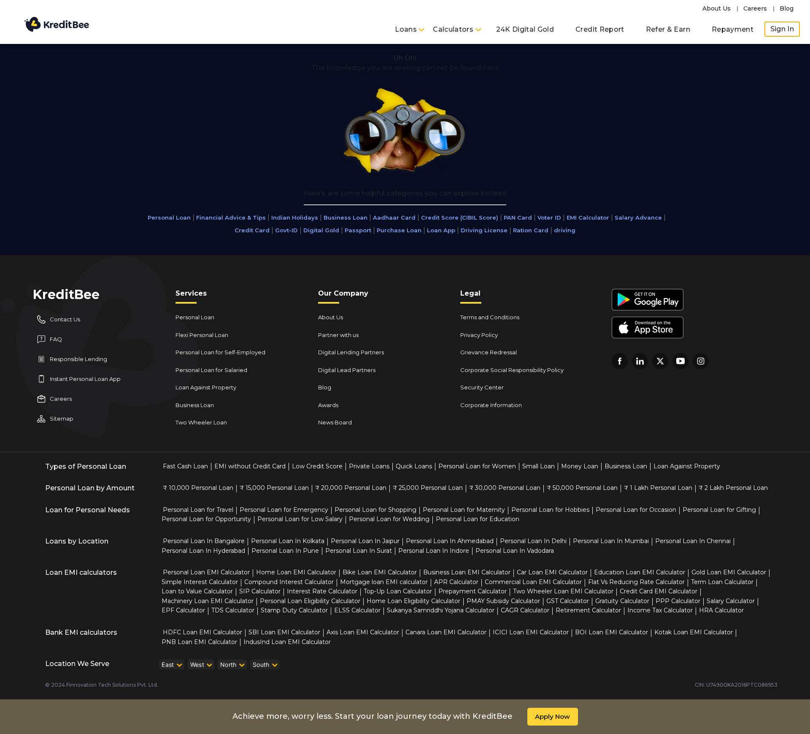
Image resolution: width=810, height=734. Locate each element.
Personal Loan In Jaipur (365, 541)
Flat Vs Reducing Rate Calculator (636, 582)
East (168, 664)
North (228, 664)
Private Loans (369, 466)
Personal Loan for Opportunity (206, 519)
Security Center (482, 387)
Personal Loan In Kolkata (287, 541)
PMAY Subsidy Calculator (503, 601)
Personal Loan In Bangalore (204, 541)
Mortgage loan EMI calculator (384, 582)
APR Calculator (456, 582)
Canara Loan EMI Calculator (445, 632)
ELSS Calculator (357, 610)
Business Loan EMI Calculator (466, 572)
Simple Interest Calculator (200, 582)
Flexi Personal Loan (202, 335)
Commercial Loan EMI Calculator (533, 582)
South (261, 664)
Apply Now (552, 716)
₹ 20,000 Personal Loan (350, 488)
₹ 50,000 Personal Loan (582, 488)
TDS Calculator (232, 610)
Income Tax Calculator (660, 610)
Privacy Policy (479, 335)
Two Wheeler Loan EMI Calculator (563, 591)
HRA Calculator (721, 610)
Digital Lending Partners (351, 352)
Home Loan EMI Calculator (296, 572)
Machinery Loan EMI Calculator (208, 601)
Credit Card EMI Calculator (658, 591)
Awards (328, 405)
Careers (755, 8)
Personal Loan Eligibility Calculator (310, 601)
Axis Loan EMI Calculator (363, 632)
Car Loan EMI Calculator (552, 572)
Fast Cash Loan (185, 466)
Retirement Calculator (588, 610)
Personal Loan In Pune (285, 551)
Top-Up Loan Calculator (398, 591)
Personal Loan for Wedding (389, 519)
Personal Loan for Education (477, 519)
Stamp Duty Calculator (294, 610)
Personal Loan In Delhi (533, 541)
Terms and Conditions (489, 317)
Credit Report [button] (599, 29)
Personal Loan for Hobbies (550, 510)
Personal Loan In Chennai (693, 541)
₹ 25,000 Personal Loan (428, 488)
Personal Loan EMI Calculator (206, 572)
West (197, 664)
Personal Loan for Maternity (464, 510)
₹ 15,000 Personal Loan (274, 488)
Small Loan (538, 466)
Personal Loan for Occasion (636, 510)
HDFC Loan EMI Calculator (202, 632)
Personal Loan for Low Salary (300, 519)
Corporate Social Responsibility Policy (512, 370)
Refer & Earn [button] (668, 29)
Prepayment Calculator (472, 591)
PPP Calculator (678, 601)
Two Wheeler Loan (201, 422)
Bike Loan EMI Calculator (380, 572)
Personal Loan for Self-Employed (220, 352)
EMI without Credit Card (250, 466)
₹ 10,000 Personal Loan (198, 488)
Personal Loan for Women (477, 466)
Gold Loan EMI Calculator (728, 572)
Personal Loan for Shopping (375, 510)
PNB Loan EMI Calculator (199, 642)
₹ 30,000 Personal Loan (504, 488)
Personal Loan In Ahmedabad (450, 541)
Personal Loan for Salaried (211, 370)
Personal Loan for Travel (198, 510)
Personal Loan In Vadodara (514, 551)
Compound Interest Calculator (289, 582)
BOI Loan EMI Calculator (611, 632)
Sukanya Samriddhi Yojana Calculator (440, 610)
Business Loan (195, 405)
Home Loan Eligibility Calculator (413, 601)
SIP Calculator (260, 591)
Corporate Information (491, 405)
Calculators (454, 29)
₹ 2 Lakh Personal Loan (733, 488)
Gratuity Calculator (622, 601)
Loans (406, 29)
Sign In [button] (782, 29)
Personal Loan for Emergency (284, 510)
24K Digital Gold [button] (525, 29)
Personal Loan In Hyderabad (203, 551)
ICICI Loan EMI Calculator (531, 632)
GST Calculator (567, 601)
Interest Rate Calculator (322, 591)
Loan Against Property (206, 387)
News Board (335, 422)
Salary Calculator (731, 601)
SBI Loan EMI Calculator (284, 632)
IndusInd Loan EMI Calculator (287, 642)
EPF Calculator (183, 610)
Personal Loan (195, 317)
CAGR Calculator (525, 610)
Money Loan (579, 466)
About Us (716, 8)
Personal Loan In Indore (433, 551)
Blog (787, 8)
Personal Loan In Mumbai (611, 541)
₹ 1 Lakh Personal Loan (658, 488)
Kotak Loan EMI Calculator (693, 632)
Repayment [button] (732, 29)
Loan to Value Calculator (197, 591)
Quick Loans (414, 466)
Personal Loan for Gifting (719, 510)
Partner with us (338, 335)
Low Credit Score (317, 466)
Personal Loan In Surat (358, 551)
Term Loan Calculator (722, 582)
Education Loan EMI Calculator (639, 572)
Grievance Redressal (488, 352)
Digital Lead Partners (346, 370)
